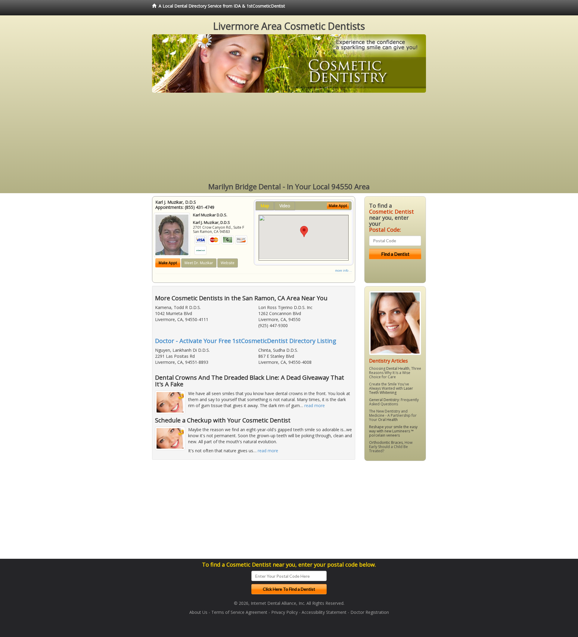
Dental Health (397, 368)
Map (264, 206)
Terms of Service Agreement (239, 612)
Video (284, 206)
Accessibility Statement (324, 612)
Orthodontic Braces (386, 442)
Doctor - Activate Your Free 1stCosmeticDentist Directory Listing (245, 341)
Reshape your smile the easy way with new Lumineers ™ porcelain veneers (393, 431)
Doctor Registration (369, 612)
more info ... (343, 270)
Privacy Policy (284, 612)
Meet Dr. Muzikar (199, 262)
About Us (198, 612)
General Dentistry (384, 399)
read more (314, 405)
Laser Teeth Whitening (391, 390)
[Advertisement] (289, 138)
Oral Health (388, 419)
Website (228, 262)
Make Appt (168, 262)
